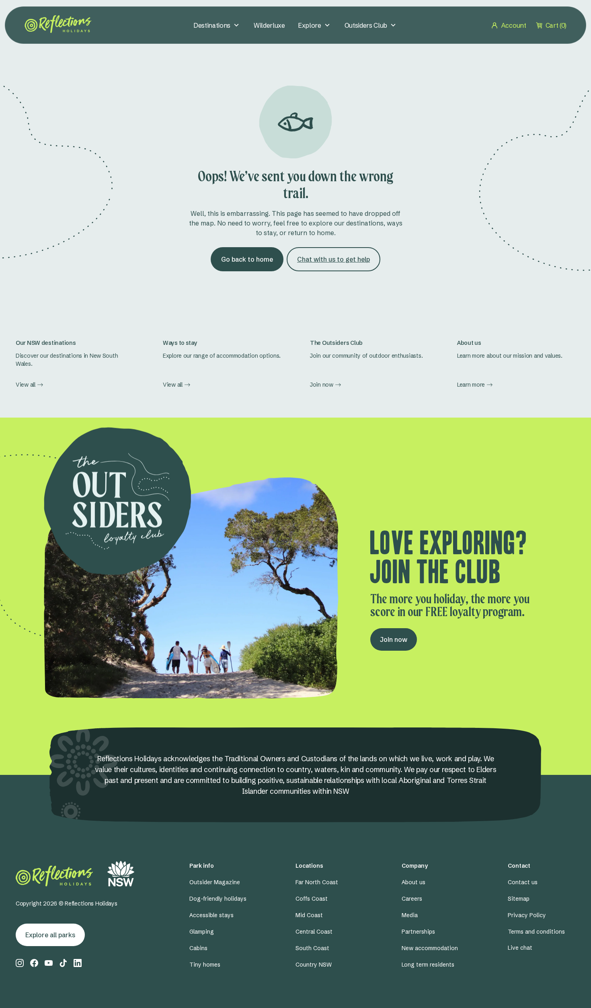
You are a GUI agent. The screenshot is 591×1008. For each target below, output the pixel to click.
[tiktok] (63, 963)
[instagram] (20, 963)
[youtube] (49, 963)
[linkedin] (78, 963)
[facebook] (34, 963)
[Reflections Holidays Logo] (58, 24)
